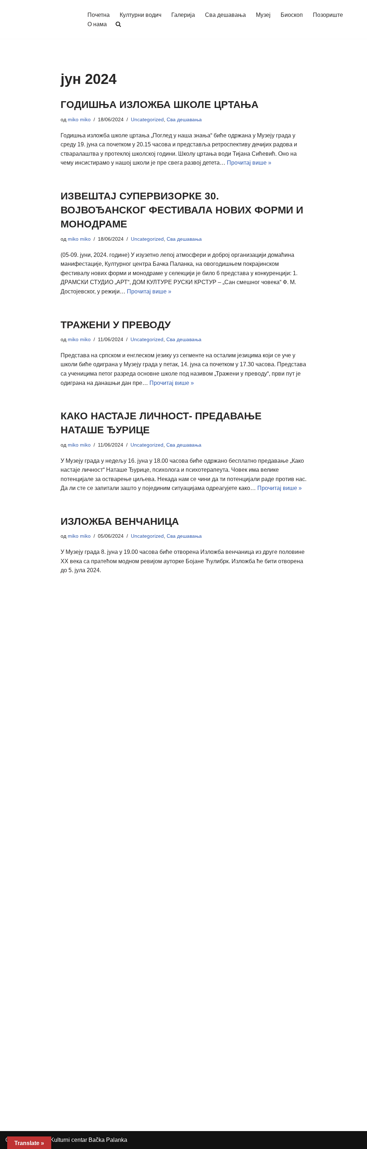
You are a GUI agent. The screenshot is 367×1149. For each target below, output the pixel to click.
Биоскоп (292, 15)
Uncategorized (147, 119)
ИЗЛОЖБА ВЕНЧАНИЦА (120, 521)
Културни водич (140, 15)
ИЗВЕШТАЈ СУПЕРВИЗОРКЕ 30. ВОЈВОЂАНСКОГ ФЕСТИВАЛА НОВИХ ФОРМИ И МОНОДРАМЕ (182, 210)
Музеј (263, 15)
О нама (97, 24)
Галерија (183, 15)
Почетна (98, 15)
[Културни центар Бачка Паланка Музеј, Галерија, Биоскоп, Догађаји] (40, 19)
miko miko (79, 119)
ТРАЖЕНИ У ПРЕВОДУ (116, 324)
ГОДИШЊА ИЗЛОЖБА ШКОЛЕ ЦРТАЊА (159, 104)
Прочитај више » (249, 163)
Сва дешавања (225, 15)
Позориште (328, 15)
